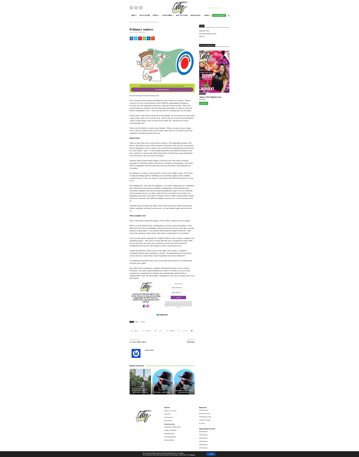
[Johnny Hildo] (137, 353)
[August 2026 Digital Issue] (214, 72)
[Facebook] (131, 8)
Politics (137, 322)
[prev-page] (131, 397)
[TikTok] (141, 8)
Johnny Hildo (134, 32)
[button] (228, 15)
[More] (192, 331)
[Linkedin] (149, 38)
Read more (204, 103)
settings (192, 455)
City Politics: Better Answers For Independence (184, 391)
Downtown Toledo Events (172, 427)
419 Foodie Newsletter (207, 34)
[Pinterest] (140, 38)
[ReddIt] (153, 38)
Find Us (201, 36)
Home (131, 22)
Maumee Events (169, 433)
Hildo (147, 22)
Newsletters (204, 31)
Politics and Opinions (140, 22)
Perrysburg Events (170, 437)
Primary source (154, 22)
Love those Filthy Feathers (138, 342)
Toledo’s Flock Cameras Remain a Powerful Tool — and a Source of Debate (140, 390)
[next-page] (134, 397)
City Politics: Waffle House (162, 392)
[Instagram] (136, 8)
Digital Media (202, 99)
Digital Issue (202, 93)
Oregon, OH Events (170, 430)
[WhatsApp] (144, 38)
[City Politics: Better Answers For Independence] (184, 381)
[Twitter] (136, 38)
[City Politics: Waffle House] (162, 381)
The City (143, 322)
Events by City (169, 424)
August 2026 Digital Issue (210, 97)
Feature (140, 386)
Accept (211, 454)
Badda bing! (191, 342)
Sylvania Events (169, 440)
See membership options (162, 90)
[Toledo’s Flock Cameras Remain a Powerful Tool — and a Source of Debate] (140, 381)
